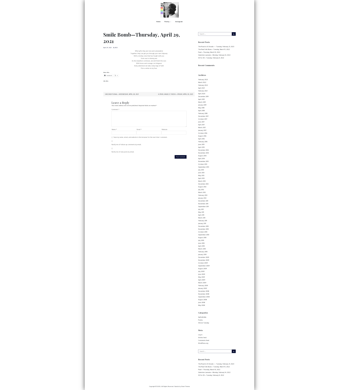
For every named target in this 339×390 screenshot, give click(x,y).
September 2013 (203, 167)
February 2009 (203, 285)
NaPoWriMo (202, 317)
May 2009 (201, 277)
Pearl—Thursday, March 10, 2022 (209, 52)
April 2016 (201, 139)
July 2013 (201, 170)
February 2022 (203, 85)
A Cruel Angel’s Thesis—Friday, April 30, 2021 (175, 94)
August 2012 (202, 187)
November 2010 (203, 229)
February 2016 (202, 141)
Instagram (179, 21)
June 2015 (201, 144)
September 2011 (203, 206)
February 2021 (202, 91)
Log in (200, 335)
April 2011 (201, 215)
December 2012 (203, 184)
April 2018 (201, 110)
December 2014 (203, 150)
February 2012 (202, 195)
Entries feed (202, 337)
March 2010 (202, 249)
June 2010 (201, 243)
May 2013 (201, 175)
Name (114, 129)
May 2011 (201, 212)
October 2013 (202, 164)
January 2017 (202, 130)
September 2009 (204, 266)
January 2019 (202, 105)
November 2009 (203, 260)
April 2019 (201, 99)
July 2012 (201, 189)
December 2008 (203, 291)
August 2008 (202, 300)
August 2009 (202, 268)
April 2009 (201, 280)
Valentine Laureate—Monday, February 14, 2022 (214, 55)
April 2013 (201, 178)
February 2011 (202, 220)
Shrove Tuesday (203, 323)
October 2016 (202, 133)
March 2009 (202, 283)
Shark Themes (185, 386)
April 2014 (201, 158)
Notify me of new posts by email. (122, 152)
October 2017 (202, 119)
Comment (115, 109)
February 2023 (203, 79)
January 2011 (202, 223)
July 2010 (201, 240)
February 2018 (202, 113)
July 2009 (201, 271)
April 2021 (201, 88)
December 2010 (203, 226)
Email (139, 129)
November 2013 (203, 161)
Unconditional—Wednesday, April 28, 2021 (122, 94)
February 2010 (203, 252)
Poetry (167, 21)
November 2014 (203, 153)
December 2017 (203, 116)
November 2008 (203, 294)
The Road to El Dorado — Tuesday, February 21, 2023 (216, 46)
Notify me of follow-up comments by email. (126, 144)
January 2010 (202, 254)
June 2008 (201, 302)
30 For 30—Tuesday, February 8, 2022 (211, 58)
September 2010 (203, 235)
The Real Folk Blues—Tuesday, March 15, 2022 (214, 49)
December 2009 (203, 257)
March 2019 (202, 102)
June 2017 (201, 122)
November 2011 (203, 204)
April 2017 (201, 125)
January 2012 (202, 198)
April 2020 (201, 94)
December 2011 (203, 201)
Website (164, 129)
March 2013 (202, 181)
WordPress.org (203, 343)
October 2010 (202, 232)
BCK (116, 47)
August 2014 (202, 156)
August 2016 (202, 136)
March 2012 (202, 192)
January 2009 (202, 288)
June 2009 (201, 274)
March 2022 (202, 82)
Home (158, 21)
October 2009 (203, 263)
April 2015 (201, 147)
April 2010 (201, 246)
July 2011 (201, 209)
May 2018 (201, 108)
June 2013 (201, 173)
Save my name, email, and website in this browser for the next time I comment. (140, 137)
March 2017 (202, 127)
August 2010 (202, 237)
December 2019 (203, 96)
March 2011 (201, 218)
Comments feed (203, 340)
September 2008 (204, 297)
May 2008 (201, 305)
